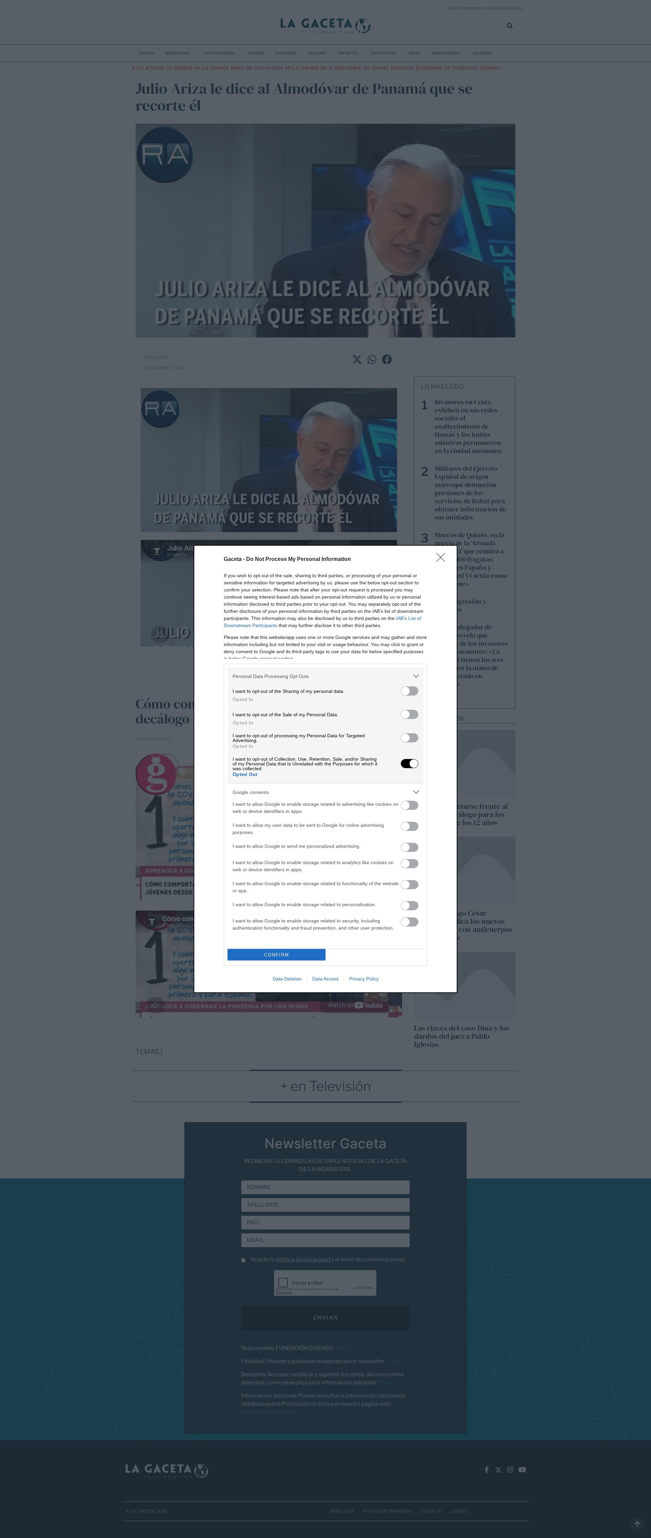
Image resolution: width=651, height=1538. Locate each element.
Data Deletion (287, 978)
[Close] (442, 559)
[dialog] (325, 769)
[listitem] (325, 676)
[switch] (409, 691)
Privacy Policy (364, 978)
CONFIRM (276, 954)
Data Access (325, 978)
